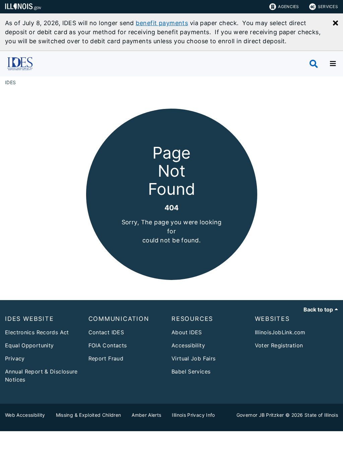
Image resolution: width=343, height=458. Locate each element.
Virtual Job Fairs (193, 358)
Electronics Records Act (37, 332)
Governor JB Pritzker (260, 415)
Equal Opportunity (29, 345)
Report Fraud (106, 358)
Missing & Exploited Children (88, 415)
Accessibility (188, 345)
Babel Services (191, 371)
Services (328, 6)
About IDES (187, 332)
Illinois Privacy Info (193, 415)
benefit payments (162, 22)
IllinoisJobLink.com (280, 332)
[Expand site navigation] (333, 63)
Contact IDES (106, 332)
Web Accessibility (25, 415)
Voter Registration (279, 345)
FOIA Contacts (107, 345)
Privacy (15, 358)
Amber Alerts (146, 415)
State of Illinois (321, 415)
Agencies (288, 6)
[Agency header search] (314, 64)
